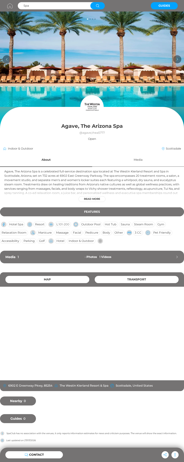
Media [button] (138, 159)
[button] (46, 160)
